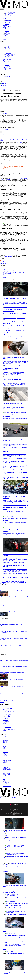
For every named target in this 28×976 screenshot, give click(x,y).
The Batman (10, 139)
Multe (4, 772)
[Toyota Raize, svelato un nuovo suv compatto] (15, 955)
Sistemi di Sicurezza (7, 768)
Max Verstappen (6, 782)
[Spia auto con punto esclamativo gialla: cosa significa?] (15, 823)
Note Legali (7, 809)
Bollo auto (5, 762)
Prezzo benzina (6, 77)
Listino (6, 710)
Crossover (5, 743)
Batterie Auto (5, 783)
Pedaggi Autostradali (7, 769)
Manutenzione (8, 20)
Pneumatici (5, 761)
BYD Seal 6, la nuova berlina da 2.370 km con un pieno (11, 653)
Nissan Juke (19, 142)
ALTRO (2, 41)
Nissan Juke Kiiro (4, 139)
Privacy (11, 809)
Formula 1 (7, 31)
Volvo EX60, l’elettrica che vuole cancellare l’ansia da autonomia (13, 666)
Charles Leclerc (6, 781)
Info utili (4, 18)
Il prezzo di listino (8, 256)
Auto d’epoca (8, 716)
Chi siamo (2, 809)
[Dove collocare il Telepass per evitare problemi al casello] (15, 854)
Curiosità (4, 36)
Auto (4, 11)
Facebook (5, 113)
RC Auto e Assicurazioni (10, 21)
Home (4, 88)
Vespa (4, 753)
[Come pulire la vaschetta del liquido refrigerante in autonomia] (15, 965)
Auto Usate (5, 742)
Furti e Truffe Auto (6, 773)
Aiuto (14, 810)
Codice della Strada (9, 22)
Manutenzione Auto (7, 759)
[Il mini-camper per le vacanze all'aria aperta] (15, 951)
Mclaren (4, 780)
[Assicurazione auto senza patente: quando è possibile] (15, 922)
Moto (4, 17)
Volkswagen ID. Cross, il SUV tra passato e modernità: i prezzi (13, 611)
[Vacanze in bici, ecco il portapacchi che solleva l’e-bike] (15, 860)
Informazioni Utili (6, 724)
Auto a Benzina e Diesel (10, 12)
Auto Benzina (5, 740)
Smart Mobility (6, 28)
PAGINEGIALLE (11, 805)
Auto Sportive (5, 749)
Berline (4, 747)
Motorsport (5, 29)
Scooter (4, 754)
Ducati (4, 779)
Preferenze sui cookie (23, 809)
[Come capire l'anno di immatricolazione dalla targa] (15, 834)
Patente (6, 19)
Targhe (4, 765)
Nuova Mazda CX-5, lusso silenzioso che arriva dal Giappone (13, 679)
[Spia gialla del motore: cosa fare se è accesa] (15, 840)
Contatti (4, 39)
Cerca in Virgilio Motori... (5, 796)
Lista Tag (4, 736)
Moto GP (7, 32)
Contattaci (10, 797)
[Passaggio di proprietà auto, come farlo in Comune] (15, 945)
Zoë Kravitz (22, 139)
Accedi (2, 8)
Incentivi (4, 770)
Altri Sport (7, 33)
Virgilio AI (5, 25)
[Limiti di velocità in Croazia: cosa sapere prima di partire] (15, 938)
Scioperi (7, 24)
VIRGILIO (7, 805)
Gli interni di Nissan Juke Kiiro (9, 168)
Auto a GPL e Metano (9, 13)
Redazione (5, 731)
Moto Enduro (5, 750)
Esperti (4, 38)
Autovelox (5, 763)
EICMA (4, 757)
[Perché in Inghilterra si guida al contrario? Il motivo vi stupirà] (15, 867)
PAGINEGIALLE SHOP (18, 805)
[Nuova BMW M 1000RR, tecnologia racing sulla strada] (15, 912)
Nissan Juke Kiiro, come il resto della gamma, (9, 231)
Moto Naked (5, 752)
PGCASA (23, 805)
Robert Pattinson (16, 139)
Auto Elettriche (8, 15)
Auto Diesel (5, 741)
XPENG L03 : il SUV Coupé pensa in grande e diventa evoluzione (14, 660)
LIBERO (4, 805)
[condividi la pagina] (1, 132)
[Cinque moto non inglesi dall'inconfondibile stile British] (15, 878)
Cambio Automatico (7, 786)
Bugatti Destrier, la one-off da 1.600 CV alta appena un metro (12, 617)
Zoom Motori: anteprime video (9, 35)
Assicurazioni (5, 767)
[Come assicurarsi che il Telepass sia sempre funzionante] (15, 846)
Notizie (4, 27)
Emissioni (5, 784)
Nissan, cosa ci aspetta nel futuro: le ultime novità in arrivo (15, 274)
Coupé (4, 748)
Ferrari (4, 777)
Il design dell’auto (6, 167)
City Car (4, 746)
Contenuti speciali (3, 797)
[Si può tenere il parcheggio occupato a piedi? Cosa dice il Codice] (15, 895)
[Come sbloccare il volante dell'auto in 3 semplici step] (15, 901)
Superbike (5, 755)
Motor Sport (5, 720)
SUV (4, 745)
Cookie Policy (16, 809)
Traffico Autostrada (7, 76)
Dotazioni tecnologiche (7, 169)
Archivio (18, 797)
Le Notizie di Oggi (9, 708)
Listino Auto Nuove (7, 26)
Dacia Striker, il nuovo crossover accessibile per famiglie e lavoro (13, 590)
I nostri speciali (6, 34)
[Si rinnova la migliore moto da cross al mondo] (15, 933)
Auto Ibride (7, 14)
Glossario (5, 723)
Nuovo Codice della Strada (8, 78)
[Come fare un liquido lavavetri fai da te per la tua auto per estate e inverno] (15, 905)
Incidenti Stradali (6, 774)
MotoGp (4, 776)
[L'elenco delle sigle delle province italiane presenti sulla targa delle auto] (15, 888)
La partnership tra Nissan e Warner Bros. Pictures (13, 166)
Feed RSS (14, 797)
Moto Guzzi (5, 756)
